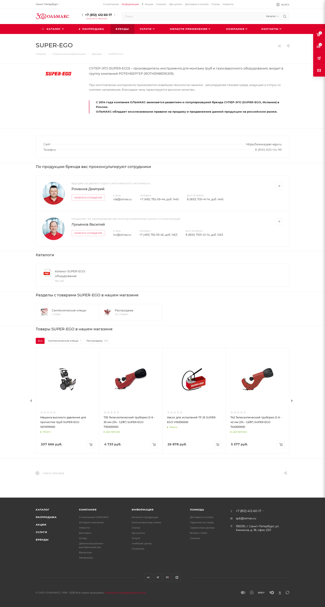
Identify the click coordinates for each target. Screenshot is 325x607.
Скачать (195, 538)
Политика (138, 548)
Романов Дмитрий (87, 189)
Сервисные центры (202, 527)
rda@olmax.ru (122, 199)
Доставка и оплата (201, 517)
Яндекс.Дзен (177, 577)
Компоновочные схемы (146, 522)
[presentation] (31, 400)
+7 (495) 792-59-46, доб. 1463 (158, 234)
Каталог (42, 509)
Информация (143, 509)
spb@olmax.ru (246, 518)
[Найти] (284, 16)
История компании (91, 522)
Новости (84, 527)
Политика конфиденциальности (125, 592)
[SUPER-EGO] (58, 73)
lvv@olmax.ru (122, 234)
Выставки (85, 532)
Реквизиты (86, 557)
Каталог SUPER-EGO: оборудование (70, 274)
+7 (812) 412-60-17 (98, 15)
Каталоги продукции (145, 517)
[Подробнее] (279, 186)
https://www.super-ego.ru (264, 144)
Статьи (136, 527)
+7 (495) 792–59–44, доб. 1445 (159, 199)
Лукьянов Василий (88, 224)
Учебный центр (142, 543)
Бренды (42, 539)
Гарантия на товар (202, 522)
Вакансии (85, 552)
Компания (87, 509)
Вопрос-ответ (198, 532)
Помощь (197, 509)
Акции (41, 524)
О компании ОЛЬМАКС (94, 517)
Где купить (138, 532)
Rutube (167, 577)
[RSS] (279, 46)
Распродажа (46, 517)
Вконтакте (148, 577)
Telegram (158, 577)
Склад (83, 538)
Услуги (41, 532)
